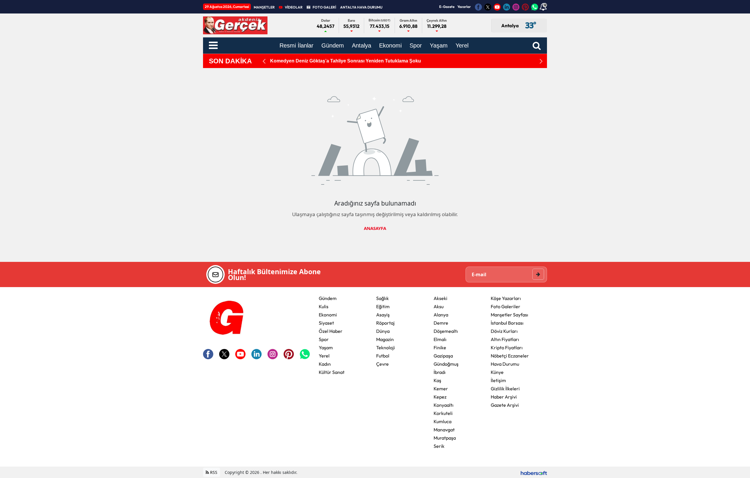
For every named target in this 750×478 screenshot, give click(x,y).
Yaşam (326, 347)
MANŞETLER (264, 7)
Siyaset (326, 323)
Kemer (441, 388)
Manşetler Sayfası (509, 315)
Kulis (323, 306)
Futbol (382, 356)
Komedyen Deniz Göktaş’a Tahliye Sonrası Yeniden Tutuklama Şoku (345, 60)
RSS (213, 472)
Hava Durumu (505, 364)
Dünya (383, 331)
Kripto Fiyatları (507, 347)
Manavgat (444, 430)
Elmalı (440, 339)
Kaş (437, 380)
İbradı (440, 372)
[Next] (541, 61)
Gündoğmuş (446, 364)
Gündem (328, 298)
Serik (439, 446)
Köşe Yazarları (506, 298)
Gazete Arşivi (505, 405)
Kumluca (442, 421)
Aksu (439, 306)
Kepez (440, 397)
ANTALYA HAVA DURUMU (361, 7)
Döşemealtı (446, 331)
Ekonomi (328, 315)
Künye (497, 372)
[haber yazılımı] (534, 472)
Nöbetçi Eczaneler (510, 356)
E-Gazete (446, 6)
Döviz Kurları (504, 331)
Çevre (382, 364)
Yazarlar (464, 6)
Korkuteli (443, 413)
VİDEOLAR (294, 7)
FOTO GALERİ (324, 7)
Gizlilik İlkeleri (505, 388)
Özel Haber (330, 331)
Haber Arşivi (504, 397)
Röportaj (385, 323)
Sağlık (382, 298)
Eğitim (383, 306)
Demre (441, 323)
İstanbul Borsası (507, 323)
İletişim (498, 380)
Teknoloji (385, 347)
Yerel (324, 356)
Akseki (440, 298)
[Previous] (263, 61)
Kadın (325, 364)
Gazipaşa (443, 356)
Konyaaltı (444, 405)
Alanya (441, 315)
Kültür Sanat (332, 372)
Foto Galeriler (505, 306)
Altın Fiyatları (505, 339)
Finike (440, 347)
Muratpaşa (445, 438)
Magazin (385, 339)
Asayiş (383, 315)
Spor (324, 339)
